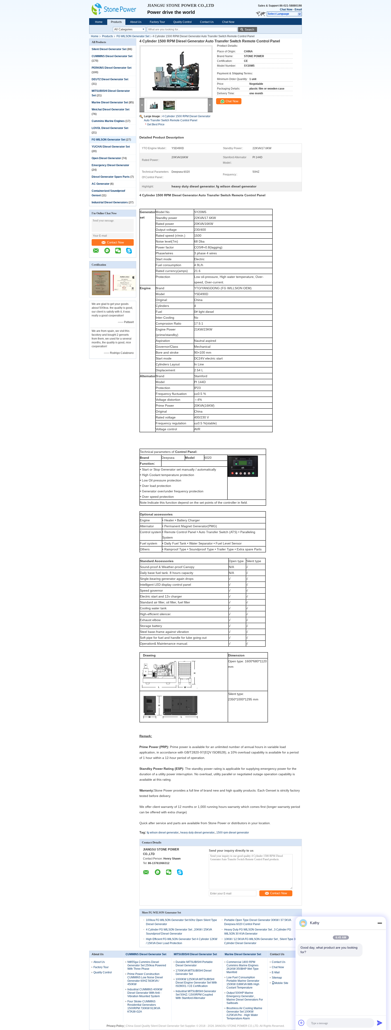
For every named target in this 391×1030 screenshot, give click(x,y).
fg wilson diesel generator (163, 832)
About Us (135, 22)
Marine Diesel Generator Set (110, 102)
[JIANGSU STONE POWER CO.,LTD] (118, 9)
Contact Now (115, 242)
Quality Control (182, 22)
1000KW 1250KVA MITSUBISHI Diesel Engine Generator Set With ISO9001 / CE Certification (196, 983)
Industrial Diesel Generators (110, 202)
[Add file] (301, 1023)
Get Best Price (156, 124)
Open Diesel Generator (106, 158)
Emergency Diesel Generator (110, 165)
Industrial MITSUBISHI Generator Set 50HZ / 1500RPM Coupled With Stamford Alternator (196, 995)
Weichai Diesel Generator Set (110, 109)
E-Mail (276, 972)
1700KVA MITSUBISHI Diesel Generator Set (194, 972)
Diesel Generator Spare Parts (111, 176)
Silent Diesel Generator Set (109, 49)
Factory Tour (157, 22)
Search (249, 29)
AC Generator (101, 183)
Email (298, 9)
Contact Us (207, 22)
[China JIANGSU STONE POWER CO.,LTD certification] (101, 294)
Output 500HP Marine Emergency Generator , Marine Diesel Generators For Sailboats (244, 998)
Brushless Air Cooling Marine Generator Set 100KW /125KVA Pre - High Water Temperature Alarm (244, 1013)
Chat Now (286, 9)
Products (116, 22)
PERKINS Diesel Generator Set (111, 67)
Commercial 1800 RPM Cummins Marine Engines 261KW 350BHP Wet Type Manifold (242, 967)
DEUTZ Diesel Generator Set (110, 79)
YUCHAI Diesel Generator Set (111, 146)
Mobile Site (281, 983)
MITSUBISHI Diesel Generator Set (195, 954)
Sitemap (277, 977)
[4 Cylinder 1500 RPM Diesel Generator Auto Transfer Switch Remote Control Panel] (176, 71)
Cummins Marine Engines (108, 121)
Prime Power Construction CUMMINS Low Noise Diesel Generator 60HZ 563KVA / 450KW (145, 979)
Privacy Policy (115, 1026)
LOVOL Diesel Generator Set (110, 128)
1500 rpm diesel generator (232, 832)
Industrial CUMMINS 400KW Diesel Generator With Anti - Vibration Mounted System (144, 993)
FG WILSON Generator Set (133, 36)
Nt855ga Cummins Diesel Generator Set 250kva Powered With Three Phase (146, 965)
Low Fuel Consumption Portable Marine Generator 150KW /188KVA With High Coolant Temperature (242, 982)
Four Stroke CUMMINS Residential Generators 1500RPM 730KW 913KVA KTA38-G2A (143, 1006)
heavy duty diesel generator (197, 832)
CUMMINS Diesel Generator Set (112, 56)
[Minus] (379, 923)
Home (99, 22)
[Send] (379, 1023)
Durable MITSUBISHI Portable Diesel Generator (194, 963)
